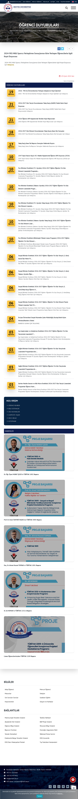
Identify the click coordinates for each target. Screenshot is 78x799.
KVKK (57, 1)
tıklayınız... (60, 793)
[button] (74, 788)
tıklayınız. (10, 65)
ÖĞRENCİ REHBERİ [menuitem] (14, 405)
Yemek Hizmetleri (11, 734)
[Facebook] (50, 786)
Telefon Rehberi (45, 718)
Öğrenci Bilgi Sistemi (12, 726)
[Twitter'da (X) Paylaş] (62, 48)
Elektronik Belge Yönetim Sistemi (16, 738)
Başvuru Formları (11, 730)
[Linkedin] (63, 786)
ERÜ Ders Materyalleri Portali (15, 742)
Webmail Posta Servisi (47, 734)
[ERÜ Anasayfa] (17, 8)
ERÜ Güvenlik (44, 738)
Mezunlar (8, 693)
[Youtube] (67, 786)
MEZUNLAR (46, 1)
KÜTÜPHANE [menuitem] (12, 421)
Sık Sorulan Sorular (11, 698)
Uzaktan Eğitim (45, 698)
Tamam (39, 796)
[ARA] (66, 8)
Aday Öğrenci (9, 689)
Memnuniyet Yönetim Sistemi (15, 718)
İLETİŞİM (52, 1)
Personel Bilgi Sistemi (47, 726)
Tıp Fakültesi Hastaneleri (48, 742)
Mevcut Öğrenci (45, 689)
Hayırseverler (9, 702)
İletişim (42, 693)
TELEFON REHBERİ (65, 1)
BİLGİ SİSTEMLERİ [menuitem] (13, 409)
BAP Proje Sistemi (46, 722)
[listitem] (39, 455)
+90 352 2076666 (12, 773)
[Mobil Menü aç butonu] (73, 8)
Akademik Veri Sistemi (12, 722)
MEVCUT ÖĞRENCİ (37, 1)
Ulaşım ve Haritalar (46, 702)
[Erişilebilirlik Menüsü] (73, 780)
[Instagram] (58, 786)
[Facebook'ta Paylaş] (59, 48)
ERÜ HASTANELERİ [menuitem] (14, 412)
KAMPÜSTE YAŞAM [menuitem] (14, 415)
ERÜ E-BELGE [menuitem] (12, 418)
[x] (54, 786)
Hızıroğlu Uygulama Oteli (48, 730)
